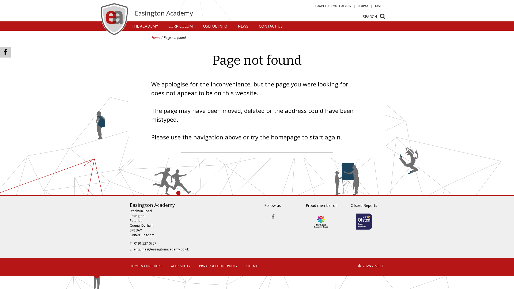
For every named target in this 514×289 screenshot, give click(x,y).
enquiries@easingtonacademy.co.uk (161, 249)
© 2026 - (371, 265)
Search (370, 16)
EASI (378, 6)
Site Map (252, 266)
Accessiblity (180, 266)
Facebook (273, 216)
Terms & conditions (146, 266)
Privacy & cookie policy (218, 266)
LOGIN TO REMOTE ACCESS (333, 6)
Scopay (363, 6)
